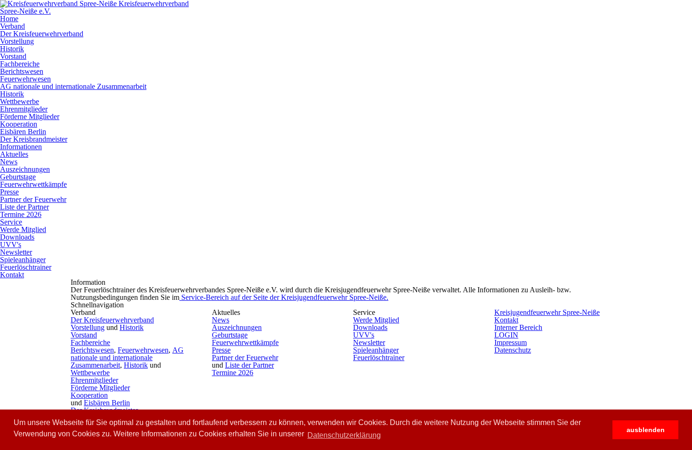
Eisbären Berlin (23, 132)
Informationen (21, 147)
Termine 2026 (20, 214)
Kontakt (12, 275)
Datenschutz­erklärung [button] (344, 435)
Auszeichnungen (25, 169)
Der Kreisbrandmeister (33, 139)
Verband (12, 26)
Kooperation (18, 124)
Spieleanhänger (23, 260)
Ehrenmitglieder (24, 109)
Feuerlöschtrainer (25, 267)
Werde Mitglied (23, 229)
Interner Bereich (518, 327)
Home (9, 19)
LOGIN (506, 335)
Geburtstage (18, 177)
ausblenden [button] (646, 430)
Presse (9, 192)
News (8, 162)
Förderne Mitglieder (29, 116)
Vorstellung (17, 41)
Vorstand (13, 56)
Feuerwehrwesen (25, 79)
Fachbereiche (20, 64)
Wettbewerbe (19, 101)
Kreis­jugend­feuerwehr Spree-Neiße (547, 312)
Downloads (17, 237)
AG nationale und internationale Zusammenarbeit (73, 86)
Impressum (510, 342)
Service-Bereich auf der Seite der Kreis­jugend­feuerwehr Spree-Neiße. (283, 297)
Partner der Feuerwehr (33, 199)
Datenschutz (512, 350)
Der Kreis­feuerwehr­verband (41, 34)
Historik (12, 49)
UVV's (10, 245)
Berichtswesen (21, 71)
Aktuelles (14, 154)
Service (11, 222)
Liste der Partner (24, 207)
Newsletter (16, 252)
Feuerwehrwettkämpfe (33, 184)
